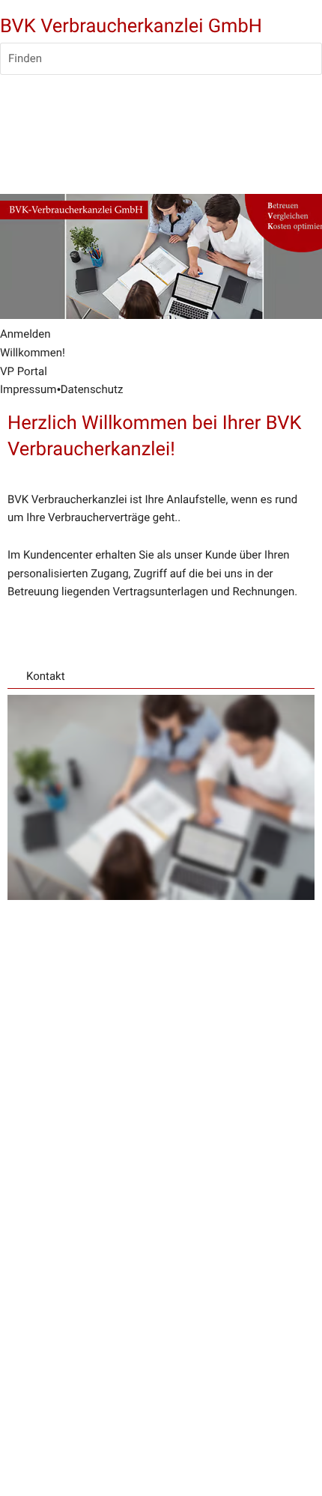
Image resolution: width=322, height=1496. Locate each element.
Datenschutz (92, 389)
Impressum (28, 389)
